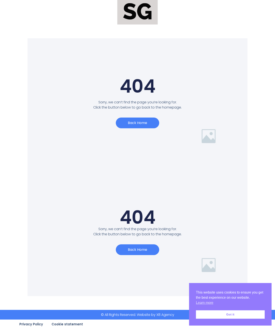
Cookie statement (67, 324)
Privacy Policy (31, 324)
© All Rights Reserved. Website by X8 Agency (137, 314)
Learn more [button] (204, 303)
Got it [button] (230, 314)
